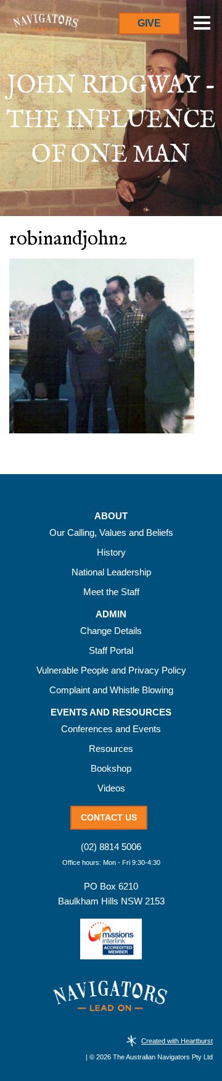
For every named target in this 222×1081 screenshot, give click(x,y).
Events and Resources (111, 712)
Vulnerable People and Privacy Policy (111, 670)
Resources (111, 748)
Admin (111, 614)
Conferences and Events (111, 729)
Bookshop (111, 768)
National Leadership (111, 572)
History (111, 552)
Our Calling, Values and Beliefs (111, 532)
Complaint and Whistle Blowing (111, 690)
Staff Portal (111, 650)
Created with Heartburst (177, 1041)
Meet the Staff (111, 591)
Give (149, 23)
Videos (111, 788)
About (111, 516)
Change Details (111, 630)
